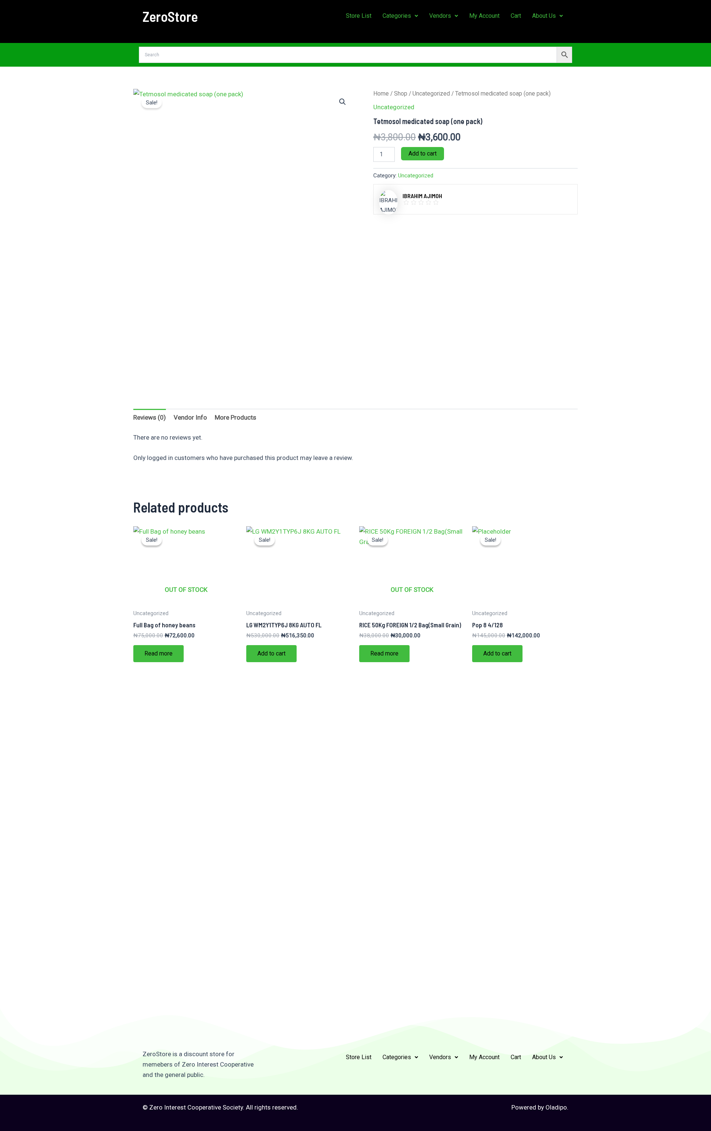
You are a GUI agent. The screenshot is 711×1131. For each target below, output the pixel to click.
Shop (400, 93)
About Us (544, 15)
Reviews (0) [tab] (149, 417)
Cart (516, 15)
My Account (484, 15)
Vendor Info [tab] (190, 417)
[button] (400, 15)
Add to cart (422, 153)
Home (381, 93)
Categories (397, 15)
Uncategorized (431, 93)
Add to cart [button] (271, 653)
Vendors (440, 15)
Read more (158, 653)
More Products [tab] (235, 417)
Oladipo (556, 1107)
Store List (358, 15)
